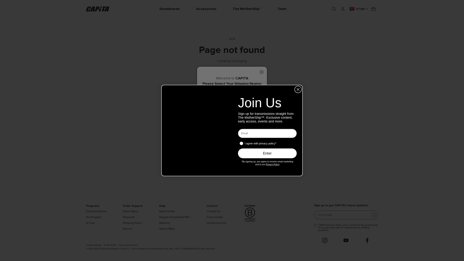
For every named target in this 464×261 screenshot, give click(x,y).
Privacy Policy (269, 164)
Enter (267, 154)
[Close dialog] (298, 89)
